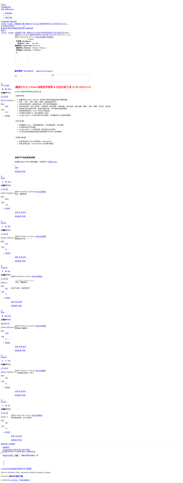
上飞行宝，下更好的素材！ (20, 480)
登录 (2, 9)
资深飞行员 (5, 323)
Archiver (4, 469)
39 (6, 271)
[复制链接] (68, 35)
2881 (9, 89)
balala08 (3, 357)
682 (9, 271)
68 (6, 89)
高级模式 (6, 447)
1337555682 (5, 85)
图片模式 (22, 28)
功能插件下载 (19, 24)
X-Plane (10, 24)
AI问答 (7, 15)
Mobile (9, 469)
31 (2, 316)
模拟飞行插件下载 (16, 476)
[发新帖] (11, 444)
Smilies (27, 449)
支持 (20, 212)
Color (6, 449)
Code (23, 449)
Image (10, 449)
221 (6, 316)
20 (2, 89)
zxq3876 (4, 402)
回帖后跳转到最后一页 (29, 455)
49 (6, 182)
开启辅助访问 (6, 7)
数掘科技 (15, 469)
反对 (24, 212)
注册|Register (9, 9)
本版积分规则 (8, 455)
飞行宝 (3, 24)
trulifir (3, 178)
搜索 (2, 26)
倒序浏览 (29, 28)
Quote (19, 449)
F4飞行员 (4, 97)
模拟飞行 (22, 469)
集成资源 (8, 13)
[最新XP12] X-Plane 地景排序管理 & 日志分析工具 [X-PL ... (46, 24)
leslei (2, 312)
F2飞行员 (4, 234)
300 (9, 226)
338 (9, 361)
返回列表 (4, 28)
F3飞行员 (4, 279)
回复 (16, 168)
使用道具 (18, 171)
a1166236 (4, 267)
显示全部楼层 (13, 28)
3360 (9, 316)
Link (14, 449)
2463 (9, 182)
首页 (8, 18)
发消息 (7, 116)
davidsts (3, 223)
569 (9, 405)
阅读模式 (50, 37)
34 (6, 226)
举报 (23, 171)
